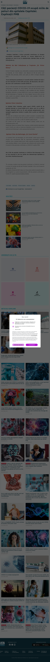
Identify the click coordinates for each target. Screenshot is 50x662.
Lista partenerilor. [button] (34, 335)
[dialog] (25, 331)
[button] (25, 329)
